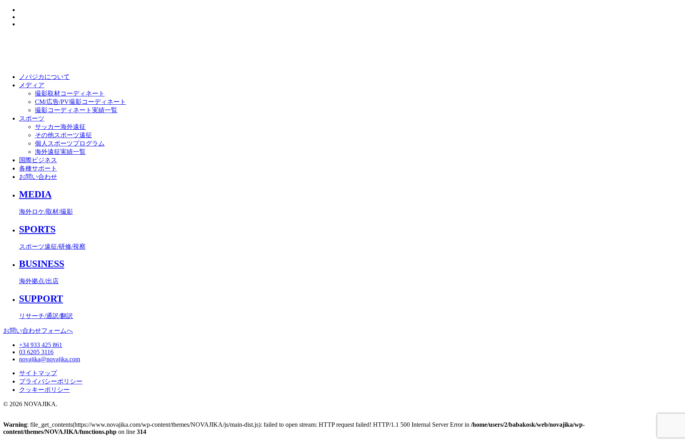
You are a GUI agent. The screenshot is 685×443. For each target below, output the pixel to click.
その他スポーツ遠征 (63, 135)
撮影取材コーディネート (70, 93)
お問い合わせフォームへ (38, 330)
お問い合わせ (38, 176)
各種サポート (38, 168)
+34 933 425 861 (40, 344)
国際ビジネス (38, 160)
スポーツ (31, 118)
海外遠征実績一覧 (60, 151)
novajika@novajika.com (49, 359)
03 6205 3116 (36, 352)
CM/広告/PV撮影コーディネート (80, 101)
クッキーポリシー (44, 389)
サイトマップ (38, 373)
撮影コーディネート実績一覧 (76, 110)
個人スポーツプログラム (70, 143)
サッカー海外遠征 (60, 126)
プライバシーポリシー (50, 381)
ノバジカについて (44, 76)
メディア (31, 85)
